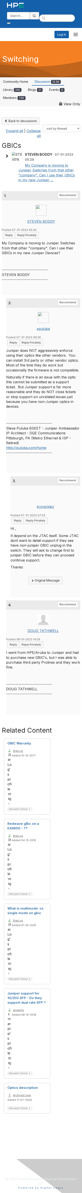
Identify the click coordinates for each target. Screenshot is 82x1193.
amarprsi (18, 1010)
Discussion (47, 81)
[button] (8, 156)
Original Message (47, 580)
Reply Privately (27, 235)
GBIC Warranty (19, 743)
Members (13, 98)
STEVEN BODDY (41, 221)
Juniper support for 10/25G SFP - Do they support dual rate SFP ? (26, 998)
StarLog (18, 751)
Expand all (14, 131)
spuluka (43, 328)
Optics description (22, 1088)
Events (56, 90)
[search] (34, 15)
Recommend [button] (67, 195)
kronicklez (45, 506)
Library (11, 90)
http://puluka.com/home (26, 447)
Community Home (15, 81)
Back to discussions (22, 121)
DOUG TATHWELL (43, 630)
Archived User (22, 1095)
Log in (61, 34)
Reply (9, 235)
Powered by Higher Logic (41, 1187)
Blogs (34, 90)
